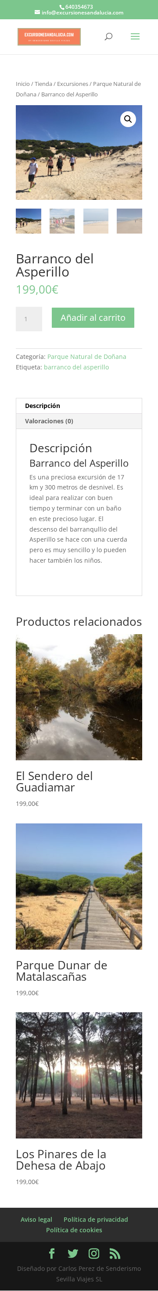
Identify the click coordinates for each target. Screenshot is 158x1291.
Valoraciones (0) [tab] (49, 421)
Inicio (23, 84)
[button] (128, 119)
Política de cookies (74, 1230)
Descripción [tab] (42, 405)
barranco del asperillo (76, 367)
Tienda (43, 84)
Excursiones (72, 84)
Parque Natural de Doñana (86, 356)
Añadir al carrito (93, 317)
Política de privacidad (96, 1219)
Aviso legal (36, 1219)
